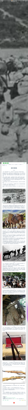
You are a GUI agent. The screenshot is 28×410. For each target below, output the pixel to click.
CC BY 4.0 (15, 398)
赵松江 (6, 396)
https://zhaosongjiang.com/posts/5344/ (10, 397)
